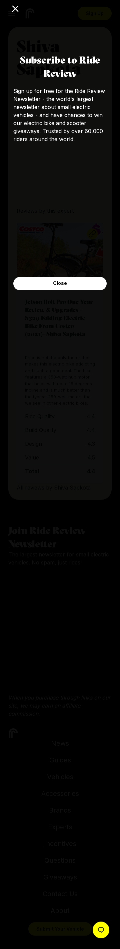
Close (60, 283)
